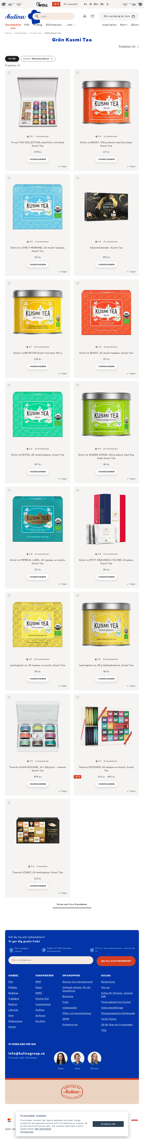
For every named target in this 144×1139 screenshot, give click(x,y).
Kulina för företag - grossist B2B (117, 995)
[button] (72, 59)
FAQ (103, 1030)
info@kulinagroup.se (26, 1053)
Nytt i (124, 25)
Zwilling (39, 1010)
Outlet (12, 1027)
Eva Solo (40, 1021)
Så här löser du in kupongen (117, 1024)
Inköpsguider (69, 1008)
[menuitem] (13, 25)
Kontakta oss (70, 1024)
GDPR (65, 1019)
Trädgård (13, 999)
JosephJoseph (43, 1004)
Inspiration (109, 25)
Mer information (43, 1129)
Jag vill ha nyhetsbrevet (116, 961)
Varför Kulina (108, 1019)
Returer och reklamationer (77, 982)
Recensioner (108, 982)
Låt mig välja (26, 1132)
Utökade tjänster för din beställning (76, 989)
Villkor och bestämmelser (76, 1013)
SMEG (38, 993)
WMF (38, 982)
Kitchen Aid (42, 999)
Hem (11, 1015)
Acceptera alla (108, 1124)
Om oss (105, 987)
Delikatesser (15, 1021)
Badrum (12, 1004)
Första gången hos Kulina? (116, 1002)
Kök (10, 982)
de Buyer (40, 1015)
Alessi (38, 987)
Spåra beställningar (112, 1008)
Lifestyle (13, 1010)
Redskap (13, 993)
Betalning (67, 996)
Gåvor (135, 25)
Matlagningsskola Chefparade (118, 1013)
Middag (12, 987)
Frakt (65, 1002)
